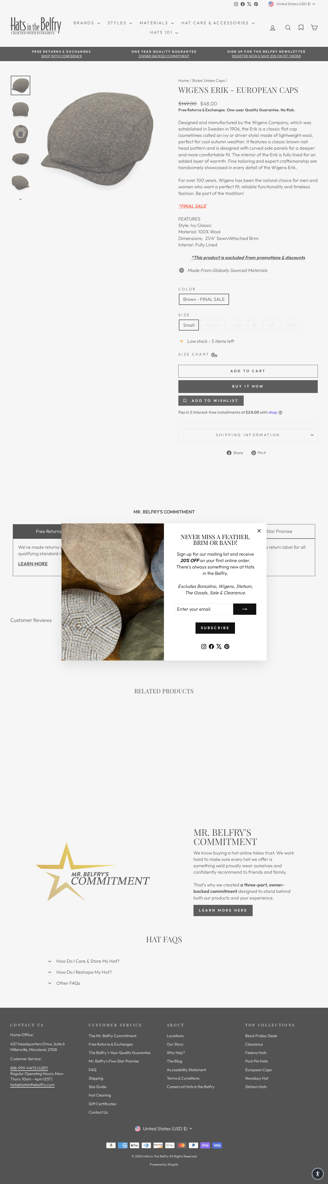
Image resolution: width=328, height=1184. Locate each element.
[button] (318, 1174)
